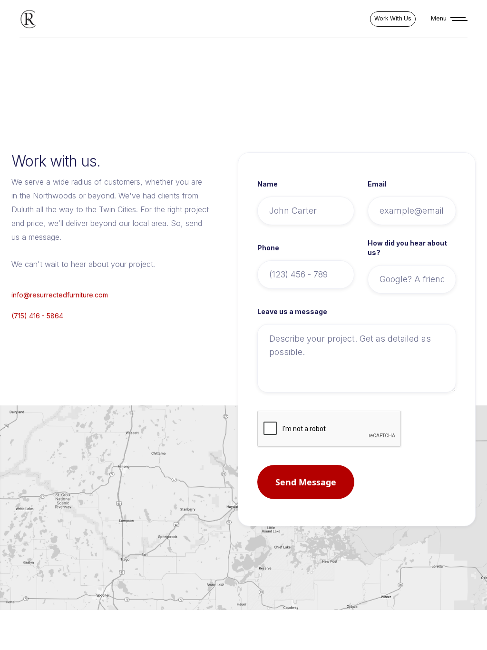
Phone (268, 248)
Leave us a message (292, 311)
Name (267, 184)
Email (377, 184)
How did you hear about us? (407, 247)
